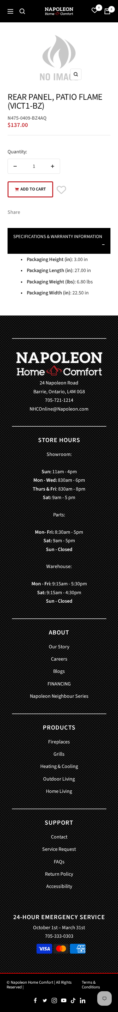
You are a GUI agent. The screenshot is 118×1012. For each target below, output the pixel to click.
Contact (59, 836)
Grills (59, 754)
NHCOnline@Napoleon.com (59, 409)
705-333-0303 (59, 936)
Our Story (59, 646)
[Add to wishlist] (61, 190)
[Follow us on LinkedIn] (82, 1000)
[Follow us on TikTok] (73, 1000)
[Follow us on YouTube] (64, 1000)
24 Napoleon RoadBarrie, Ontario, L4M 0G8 (59, 387)
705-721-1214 (59, 400)
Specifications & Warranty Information (57, 236)
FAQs (59, 861)
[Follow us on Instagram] (54, 1000)
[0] (95, 11)
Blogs (59, 671)
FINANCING (59, 683)
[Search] (22, 11)
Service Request (59, 849)
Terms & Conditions (91, 985)
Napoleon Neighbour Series (59, 696)
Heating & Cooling (59, 766)
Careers (59, 659)
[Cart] (107, 11)
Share (14, 212)
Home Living (59, 791)
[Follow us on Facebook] (35, 1000)
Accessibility (59, 886)
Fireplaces (59, 741)
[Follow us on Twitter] (45, 1000)
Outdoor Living (59, 779)
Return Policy (59, 874)
